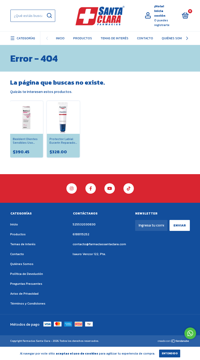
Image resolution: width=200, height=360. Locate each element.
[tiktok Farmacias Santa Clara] (128, 188)
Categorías (26, 38)
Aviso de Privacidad (24, 293)
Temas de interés (114, 38)
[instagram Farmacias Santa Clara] (71, 188)
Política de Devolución (26, 273)
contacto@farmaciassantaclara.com (99, 244)
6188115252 (81, 234)
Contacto (145, 38)
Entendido (170, 353)
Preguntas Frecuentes (26, 283)
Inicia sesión (159, 13)
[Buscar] (49, 15)
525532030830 (84, 224)
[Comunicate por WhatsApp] (190, 333)
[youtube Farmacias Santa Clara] (109, 188)
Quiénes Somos (174, 38)
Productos (82, 38)
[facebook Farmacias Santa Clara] (90, 188)
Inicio (60, 38)
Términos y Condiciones (27, 303)
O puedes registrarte (162, 22)
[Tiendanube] (173, 341)
